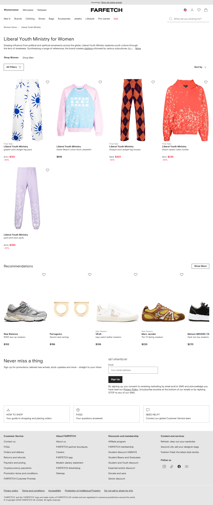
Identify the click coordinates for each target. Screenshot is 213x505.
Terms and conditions (33, 490)
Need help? (153, 414)
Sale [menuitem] (116, 18)
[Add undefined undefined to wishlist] (43, 274)
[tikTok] (171, 466)
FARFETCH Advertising (68, 468)
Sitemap (60, 473)
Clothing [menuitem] (30, 18)
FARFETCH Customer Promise (20, 478)
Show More (200, 266)
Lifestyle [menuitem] (90, 18)
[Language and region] (185, 10)
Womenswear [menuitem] (11, 10)
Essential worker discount (121, 468)
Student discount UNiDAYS (122, 452)
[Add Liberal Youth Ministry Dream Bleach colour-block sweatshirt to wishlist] (100, 82)
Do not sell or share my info (118, 490)
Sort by (198, 67)
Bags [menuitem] (51, 18)
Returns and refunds (14, 457)
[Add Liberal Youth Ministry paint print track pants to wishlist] (47, 170)
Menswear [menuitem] (28, 10)
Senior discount (116, 478)
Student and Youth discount (123, 463)
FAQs (79, 414)
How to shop (14, 414)
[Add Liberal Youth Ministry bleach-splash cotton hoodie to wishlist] (205, 82)
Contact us (9, 441)
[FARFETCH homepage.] (106, 10)
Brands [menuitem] (18, 18)
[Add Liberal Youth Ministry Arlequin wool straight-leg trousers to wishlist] (153, 82)
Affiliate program (117, 441)
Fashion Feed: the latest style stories (180, 452)
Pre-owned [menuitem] (104, 18)
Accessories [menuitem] (64, 18)
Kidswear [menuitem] (42, 10)
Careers (60, 452)
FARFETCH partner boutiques (71, 447)
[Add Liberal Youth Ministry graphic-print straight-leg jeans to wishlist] (47, 82)
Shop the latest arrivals (111, 2)
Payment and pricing (15, 463)
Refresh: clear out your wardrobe (178, 441)
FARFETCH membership (121, 447)
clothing (88, 48)
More (138, 48)
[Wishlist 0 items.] (199, 10)
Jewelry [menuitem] (78, 18)
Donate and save (117, 473)
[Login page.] (192, 10)
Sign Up (115, 379)
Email (110, 365)
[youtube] (186, 466)
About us (61, 441)
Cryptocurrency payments (17, 468)
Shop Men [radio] (28, 58)
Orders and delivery (14, 452)
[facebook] (179, 466)
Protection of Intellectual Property (83, 490)
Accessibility (54, 490)
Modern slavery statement (69, 463)
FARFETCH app (64, 457)
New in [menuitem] (7, 18)
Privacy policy (11, 490)
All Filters (11, 67)
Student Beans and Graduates (124, 457)
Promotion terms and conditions (21, 473)
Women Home (10, 27)
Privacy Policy (130, 389)
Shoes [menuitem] (41, 18)
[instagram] (164, 466)
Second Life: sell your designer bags (180, 447)
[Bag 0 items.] (205, 10)
